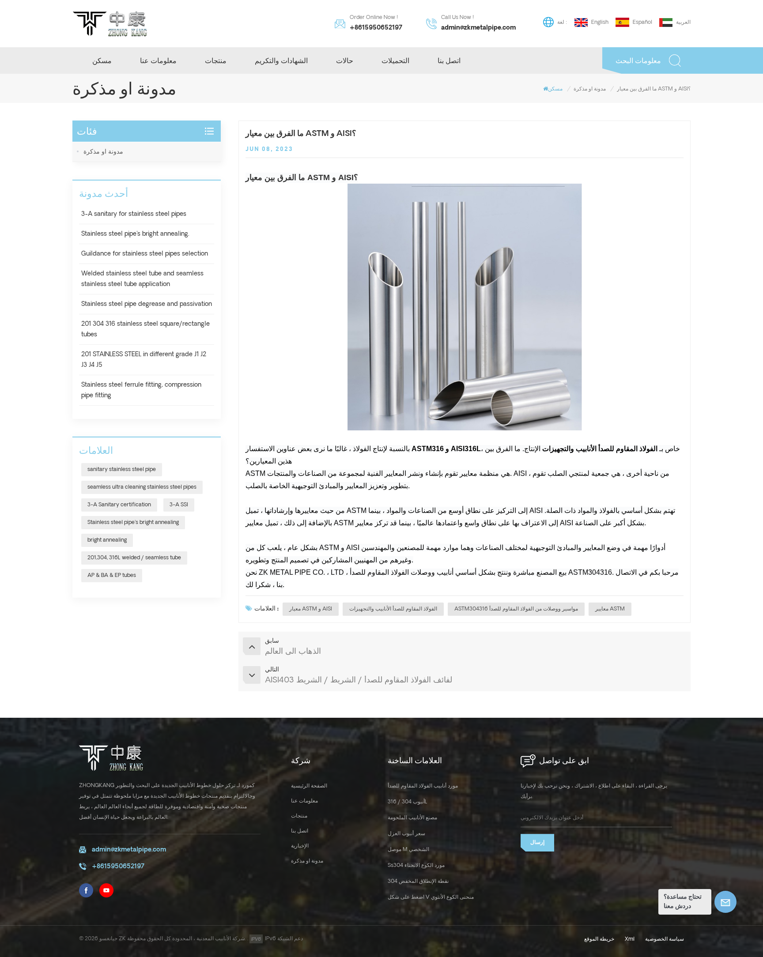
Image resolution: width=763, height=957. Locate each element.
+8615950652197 (376, 28)
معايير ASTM (610, 609)
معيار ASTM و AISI (310, 609)
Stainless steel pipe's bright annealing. (135, 234)
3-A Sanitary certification (119, 504)
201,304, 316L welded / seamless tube (134, 557)
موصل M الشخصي (408, 849)
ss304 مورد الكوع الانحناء (416, 865)
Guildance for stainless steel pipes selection (144, 254)
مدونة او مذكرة (590, 89)
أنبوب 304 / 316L (407, 802)
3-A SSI (179, 504)
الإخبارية (300, 846)
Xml (630, 939)
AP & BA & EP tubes (111, 575)
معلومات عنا (158, 60)
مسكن (102, 60)
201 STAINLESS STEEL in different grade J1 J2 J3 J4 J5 (143, 359)
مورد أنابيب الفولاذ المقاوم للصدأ (423, 786)
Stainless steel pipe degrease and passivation (146, 304)
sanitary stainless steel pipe (121, 469)
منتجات (216, 60)
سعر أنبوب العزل (406, 833)
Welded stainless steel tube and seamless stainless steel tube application (142, 279)
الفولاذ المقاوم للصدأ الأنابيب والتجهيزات (393, 609)
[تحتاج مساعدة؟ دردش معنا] (725, 902)
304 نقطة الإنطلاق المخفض (418, 881)
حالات (344, 60)
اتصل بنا (449, 60)
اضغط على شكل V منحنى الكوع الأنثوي (431, 897)
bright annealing (107, 540)
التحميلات (395, 60)
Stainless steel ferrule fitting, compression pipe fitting (141, 390)
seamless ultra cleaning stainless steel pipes (141, 487)
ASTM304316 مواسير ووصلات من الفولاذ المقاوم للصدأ (516, 609)
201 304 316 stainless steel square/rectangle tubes (145, 329)
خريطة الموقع (599, 939)
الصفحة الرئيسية (309, 786)
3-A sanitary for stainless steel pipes (133, 214)
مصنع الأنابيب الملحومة (412, 817)
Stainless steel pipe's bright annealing (133, 522)
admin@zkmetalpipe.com (478, 28)
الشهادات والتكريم (281, 60)
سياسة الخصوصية (664, 939)
